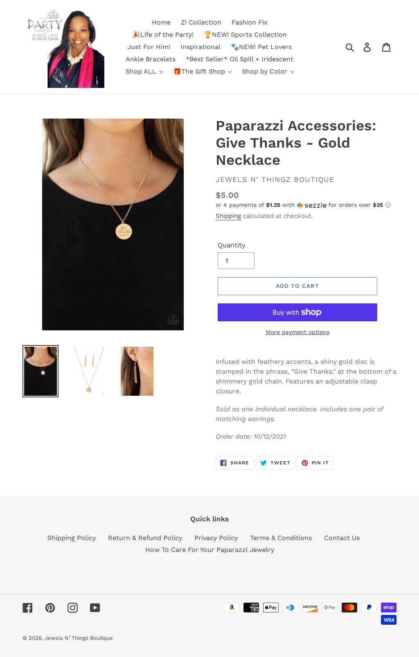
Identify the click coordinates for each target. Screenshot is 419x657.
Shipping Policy (71, 538)
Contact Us (342, 538)
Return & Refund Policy (145, 538)
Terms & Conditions (281, 538)
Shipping (228, 216)
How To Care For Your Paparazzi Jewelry (209, 550)
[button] (306, 205)
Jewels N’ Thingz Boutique (79, 638)
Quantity (231, 245)
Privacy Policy (216, 538)
